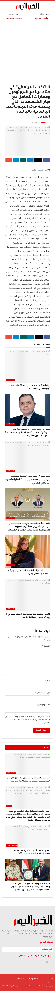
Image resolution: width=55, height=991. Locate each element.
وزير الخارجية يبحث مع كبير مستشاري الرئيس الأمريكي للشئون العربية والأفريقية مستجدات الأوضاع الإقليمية (28, 526)
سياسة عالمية (11, 773)
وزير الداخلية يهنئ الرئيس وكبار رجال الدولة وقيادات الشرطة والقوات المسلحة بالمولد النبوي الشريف (27, 432)
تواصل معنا (48, 982)
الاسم (46, 680)
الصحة (9, 806)
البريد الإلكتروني (42, 692)
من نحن (50, 979)
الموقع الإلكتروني (42, 705)
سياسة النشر (19, 979)
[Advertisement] (27, 50)
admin (43, 122)
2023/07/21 (33, 122)
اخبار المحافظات (12, 878)
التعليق (46, 646)
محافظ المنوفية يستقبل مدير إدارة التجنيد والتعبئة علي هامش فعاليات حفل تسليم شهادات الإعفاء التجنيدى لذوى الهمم (30, 887)
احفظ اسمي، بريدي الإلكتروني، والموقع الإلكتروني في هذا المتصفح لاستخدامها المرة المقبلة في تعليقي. (29, 720)
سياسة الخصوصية (36, 979)
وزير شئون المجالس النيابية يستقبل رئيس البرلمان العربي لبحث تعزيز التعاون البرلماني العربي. (27, 479)
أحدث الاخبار (10, 380)
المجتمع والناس (12, 845)
